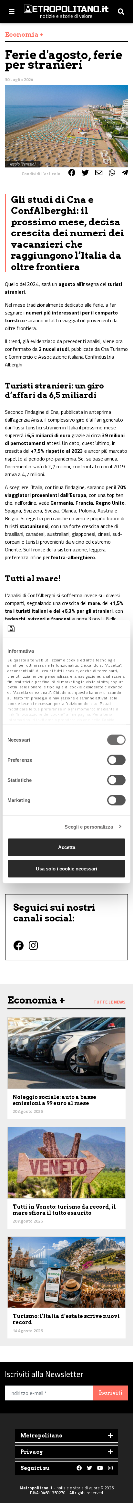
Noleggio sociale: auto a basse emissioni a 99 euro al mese (54, 1100)
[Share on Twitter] (85, 172)
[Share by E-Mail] (98, 172)
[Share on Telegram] (125, 172)
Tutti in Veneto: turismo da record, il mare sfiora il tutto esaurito (64, 1210)
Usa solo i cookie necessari (66, 868)
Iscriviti (111, 1393)
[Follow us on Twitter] (89, 1468)
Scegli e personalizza (89, 826)
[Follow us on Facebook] (79, 1468)
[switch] (116, 760)
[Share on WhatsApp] (112, 172)
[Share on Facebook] (71, 172)
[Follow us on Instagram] (110, 1468)
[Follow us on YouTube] (100, 1468)
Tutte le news (110, 1002)
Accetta (66, 847)
